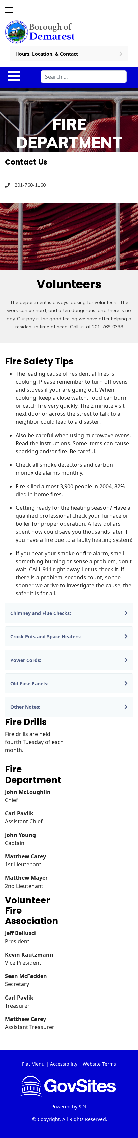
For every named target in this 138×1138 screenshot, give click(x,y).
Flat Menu (33, 1064)
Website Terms (99, 1064)
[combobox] (84, 76)
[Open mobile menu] (14, 76)
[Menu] (9, 10)
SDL (83, 1106)
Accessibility (63, 1064)
